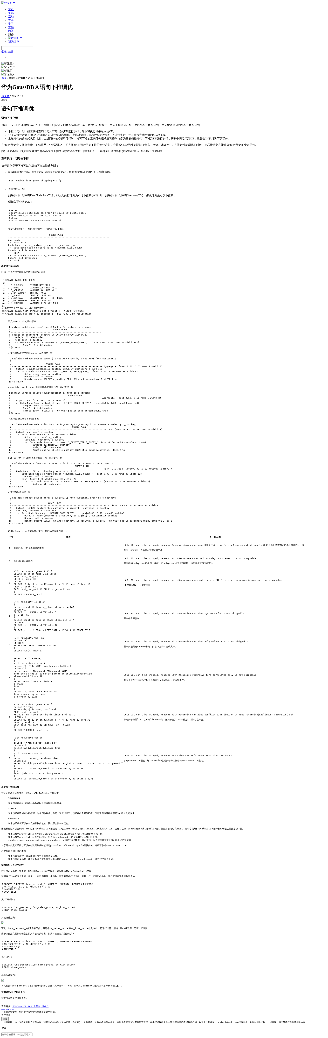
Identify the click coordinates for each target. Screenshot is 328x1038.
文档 (11, 27)
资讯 (11, 12)
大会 (11, 20)
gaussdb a (7, 1009)
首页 (11, 9)
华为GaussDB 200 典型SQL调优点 (30, 1006)
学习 (11, 23)
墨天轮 (5, 96)
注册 (10, 51)
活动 (11, 16)
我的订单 (13, 41)
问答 (11, 30)
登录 (4, 51)
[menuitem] (167, 9)
